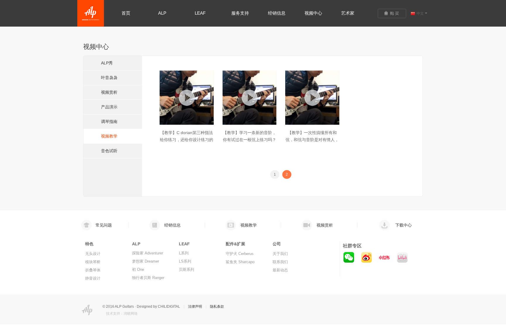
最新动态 (280, 270)
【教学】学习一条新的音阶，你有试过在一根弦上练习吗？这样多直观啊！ (249, 139)
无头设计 (92, 253)
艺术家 (347, 13)
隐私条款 (217, 306)
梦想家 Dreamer (145, 261)
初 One (138, 269)
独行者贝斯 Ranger (148, 277)
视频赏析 (109, 92)
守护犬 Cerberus (240, 253)
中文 (420, 13)
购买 (394, 13)
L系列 (184, 253)
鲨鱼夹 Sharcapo (240, 262)
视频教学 (109, 136)
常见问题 (103, 225)
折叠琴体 (92, 270)
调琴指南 (109, 121)
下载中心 (403, 225)
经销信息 (172, 225)
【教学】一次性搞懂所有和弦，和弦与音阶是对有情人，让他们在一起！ (312, 139)
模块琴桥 (92, 262)
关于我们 (280, 253)
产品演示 (109, 107)
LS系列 (185, 261)
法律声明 (195, 306)
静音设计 (92, 278)
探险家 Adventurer (147, 253)
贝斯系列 (186, 269)
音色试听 (109, 150)
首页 (126, 13)
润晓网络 (131, 313)
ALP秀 (107, 63)
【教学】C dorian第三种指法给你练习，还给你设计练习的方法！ (186, 139)
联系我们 (280, 262)
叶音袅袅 (109, 77)
